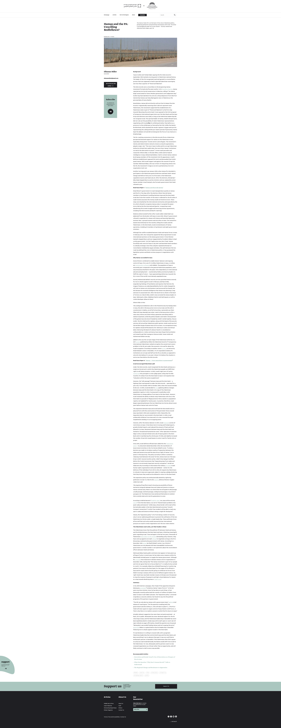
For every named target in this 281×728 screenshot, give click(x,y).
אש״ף (147, 672)
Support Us (166, 686)
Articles (114, 15)
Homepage (106, 15)
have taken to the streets (148, 537)
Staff (120, 706)
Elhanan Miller (110, 72)
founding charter (167, 89)
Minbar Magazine (108, 710)
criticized (138, 560)
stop (156, 388)
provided (168, 466)
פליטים (146, 675)
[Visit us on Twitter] (168, 717)
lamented (136, 627)
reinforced (136, 374)
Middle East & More (109, 703)
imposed (166, 423)
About (133, 15)
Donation (142, 15)
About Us (121, 703)
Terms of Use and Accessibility (111, 717)
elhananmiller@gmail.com (111, 78)
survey (138, 342)
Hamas (135, 672)
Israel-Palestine (108, 706)
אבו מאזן (142, 672)
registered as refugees (142, 265)
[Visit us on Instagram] (173, 717)
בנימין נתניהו (154, 672)
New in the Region (124, 15)
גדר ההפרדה (163, 672)
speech (156, 480)
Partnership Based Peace (110, 708)
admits (171, 602)
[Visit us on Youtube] (176, 717)
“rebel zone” (157, 579)
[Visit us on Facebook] (171, 717)
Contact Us (121, 710)
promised (143, 588)
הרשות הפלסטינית (138, 675)
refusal (154, 539)
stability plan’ (155, 500)
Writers (120, 708)
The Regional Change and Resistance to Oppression (150, 667)
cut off (135, 503)
